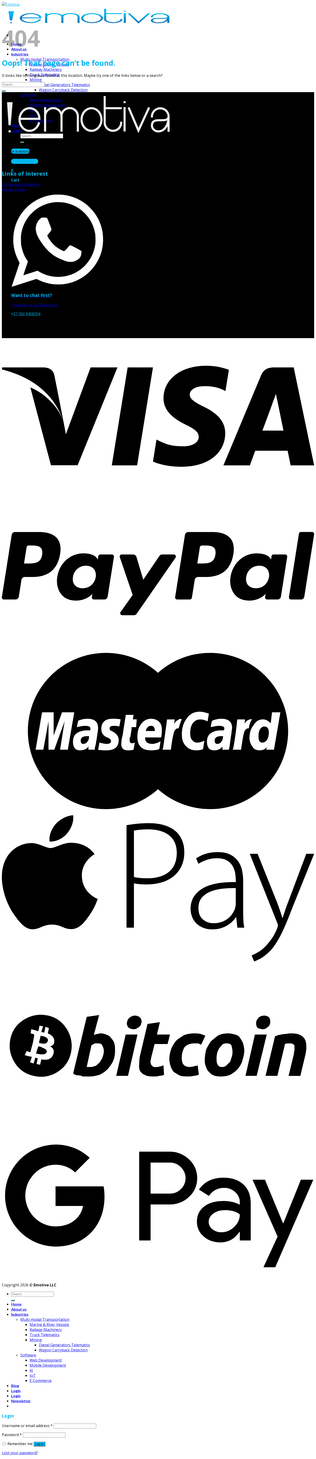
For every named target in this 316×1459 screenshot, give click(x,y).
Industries (19, 54)
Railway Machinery (46, 69)
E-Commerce (41, 1380)
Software (28, 1355)
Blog (15, 1385)
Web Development (46, 1360)
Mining (36, 79)
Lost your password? (20, 1452)
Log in (39, 1444)
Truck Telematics (44, 1334)
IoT (33, 1375)
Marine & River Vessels (49, 1324)
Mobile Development (48, 1365)
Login (16, 1390)
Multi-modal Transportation (44, 1319)
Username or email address (27, 1425)
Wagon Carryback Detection (63, 89)
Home (16, 1304)
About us (19, 1309)
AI (31, 1370)
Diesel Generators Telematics (64, 84)
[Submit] (4, 91)
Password (12, 1434)
